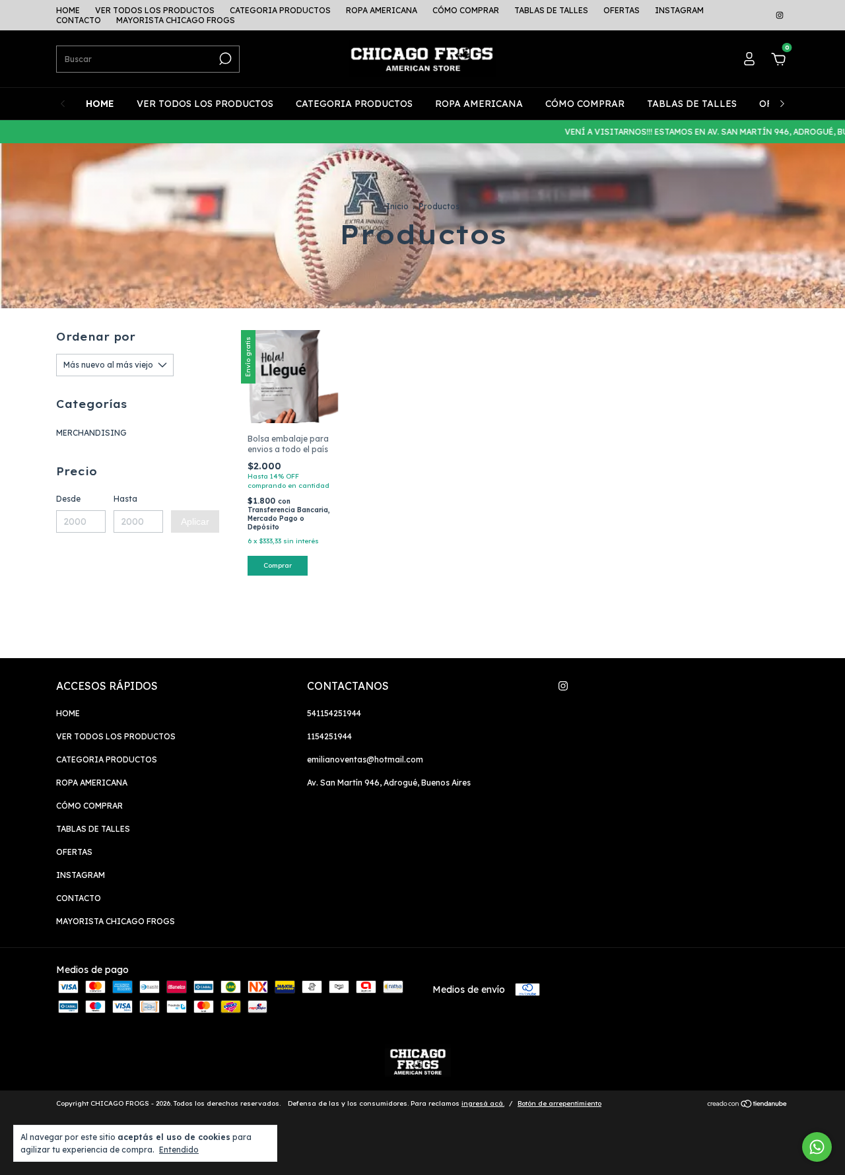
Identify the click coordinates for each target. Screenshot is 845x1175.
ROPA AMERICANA (381, 10)
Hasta (125, 499)
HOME (68, 10)
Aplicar (195, 521)
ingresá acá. (482, 1103)
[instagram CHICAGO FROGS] (780, 15)
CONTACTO (78, 20)
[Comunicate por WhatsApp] (817, 1147)
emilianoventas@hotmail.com (365, 759)
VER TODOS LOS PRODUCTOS (155, 10)
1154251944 (329, 736)
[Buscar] (224, 59)
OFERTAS (621, 10)
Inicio (397, 206)
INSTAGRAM (679, 10)
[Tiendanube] (747, 1105)
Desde (68, 499)
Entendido (179, 1150)
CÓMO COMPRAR (465, 10)
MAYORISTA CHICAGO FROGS (175, 20)
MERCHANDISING (91, 433)
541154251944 (334, 713)
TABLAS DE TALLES (551, 10)
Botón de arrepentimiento (559, 1103)
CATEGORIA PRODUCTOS (280, 10)
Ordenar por (95, 336)
